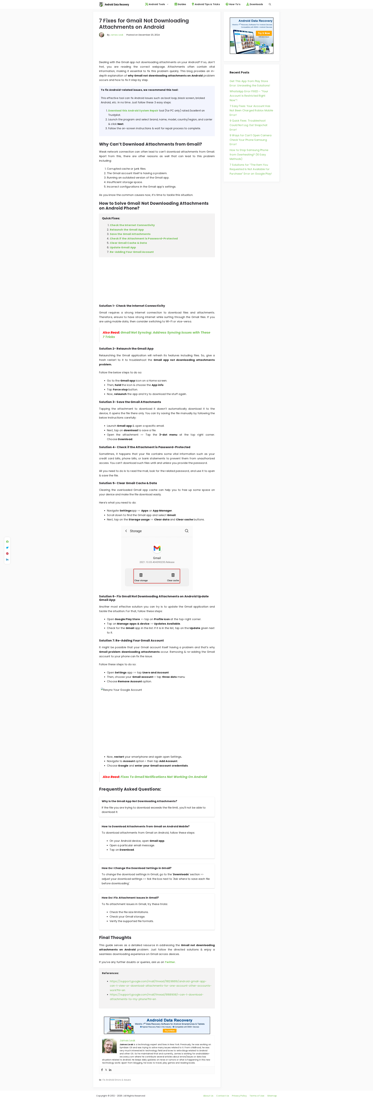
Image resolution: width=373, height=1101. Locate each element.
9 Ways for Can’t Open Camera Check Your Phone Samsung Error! (251, 139)
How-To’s (234, 4)
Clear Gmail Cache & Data (128, 243)
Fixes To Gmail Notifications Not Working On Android (164, 777)
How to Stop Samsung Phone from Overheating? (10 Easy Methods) (249, 154)
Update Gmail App (123, 247)
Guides (181, 4)
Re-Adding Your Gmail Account (132, 252)
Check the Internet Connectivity (132, 225)
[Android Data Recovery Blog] (114, 4)
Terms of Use (257, 1095)
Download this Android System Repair (133, 110)
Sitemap (272, 1095)
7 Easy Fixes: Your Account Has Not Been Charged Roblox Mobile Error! (251, 110)
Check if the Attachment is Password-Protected (144, 238)
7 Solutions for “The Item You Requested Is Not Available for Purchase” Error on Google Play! (251, 169)
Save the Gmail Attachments (130, 234)
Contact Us (222, 1095)
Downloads (256, 4)
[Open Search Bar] (270, 4)
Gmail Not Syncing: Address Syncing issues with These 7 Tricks (156, 334)
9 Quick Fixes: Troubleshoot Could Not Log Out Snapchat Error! (248, 125)
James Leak (116, 34)
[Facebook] (102, 1070)
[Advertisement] (157, 49)
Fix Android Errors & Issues (117, 1079)
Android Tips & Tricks (207, 4)
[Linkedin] (110, 1070)
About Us (208, 1095)
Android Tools (156, 4)
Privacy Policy (239, 1095)
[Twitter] (106, 1070)
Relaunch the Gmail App (127, 229)
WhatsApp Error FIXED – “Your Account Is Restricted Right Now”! (249, 95)
